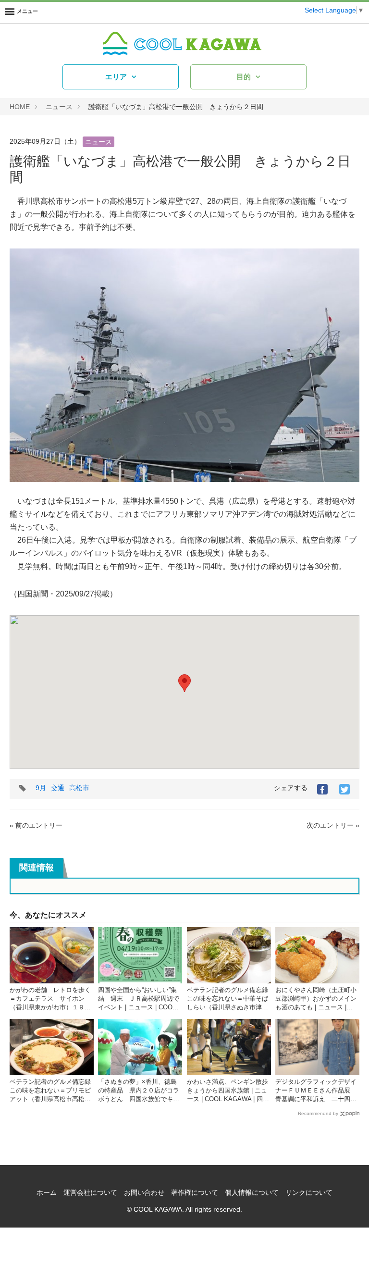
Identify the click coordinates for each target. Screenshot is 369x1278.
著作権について (194, 1192)
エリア (116, 77)
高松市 (79, 788)
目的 (243, 77)
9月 (41, 788)
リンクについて (308, 1192)
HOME (20, 107)
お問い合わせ (144, 1192)
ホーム (47, 1192)
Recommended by (318, 1113)
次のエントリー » (333, 825)
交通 (57, 788)
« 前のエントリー (36, 825)
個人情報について (252, 1192)
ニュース (59, 107)
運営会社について (90, 1192)
